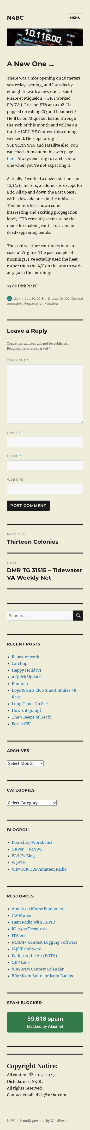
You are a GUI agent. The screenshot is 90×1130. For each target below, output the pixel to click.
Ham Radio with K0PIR (33, 922)
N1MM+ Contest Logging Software (45, 942)
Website (15, 479)
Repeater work (25, 656)
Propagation (33, 303)
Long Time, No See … (32, 703)
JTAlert (18, 935)
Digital (53, 298)
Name (14, 433)
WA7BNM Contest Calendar (38, 969)
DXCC (64, 298)
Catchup (19, 663)
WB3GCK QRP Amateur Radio (39, 869)
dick (17, 298)
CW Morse (21, 915)
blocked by (51, 1024)
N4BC (15, 17)
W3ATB (19, 862)
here (11, 158)
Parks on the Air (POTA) (34, 955)
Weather (51, 303)
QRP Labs (21, 962)
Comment (18, 360)
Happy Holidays (27, 670)
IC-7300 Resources (29, 928)
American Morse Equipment (38, 908)
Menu (75, 17)
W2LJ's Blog (23, 855)
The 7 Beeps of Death (32, 717)
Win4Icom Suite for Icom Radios (42, 975)
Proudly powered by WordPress (43, 1121)
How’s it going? (27, 710)
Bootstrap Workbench (33, 842)
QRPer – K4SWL (27, 849)
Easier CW (21, 723)
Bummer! (21, 683)
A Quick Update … (28, 676)
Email (14, 456)
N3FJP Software (26, 949)
